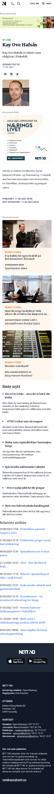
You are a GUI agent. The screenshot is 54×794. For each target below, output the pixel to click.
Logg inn (34, 4)
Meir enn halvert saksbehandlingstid (27, 505)
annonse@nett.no (21, 733)
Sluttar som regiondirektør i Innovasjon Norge (28, 444)
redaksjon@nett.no (24, 730)
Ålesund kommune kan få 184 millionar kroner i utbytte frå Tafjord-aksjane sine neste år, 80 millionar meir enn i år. (27, 475)
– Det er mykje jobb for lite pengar (24, 487)
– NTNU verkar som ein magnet (23, 421)
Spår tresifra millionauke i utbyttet (25, 466)
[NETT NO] (6, 3)
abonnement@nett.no (27, 736)
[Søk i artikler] (19, 3)
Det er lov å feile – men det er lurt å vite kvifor (27, 395)
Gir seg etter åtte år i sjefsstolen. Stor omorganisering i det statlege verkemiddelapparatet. (21, 454)
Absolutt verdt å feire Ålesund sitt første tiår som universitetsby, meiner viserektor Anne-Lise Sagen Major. (25, 430)
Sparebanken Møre (16, 268)
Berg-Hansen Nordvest (18, 375)
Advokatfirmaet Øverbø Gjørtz (22, 323)
